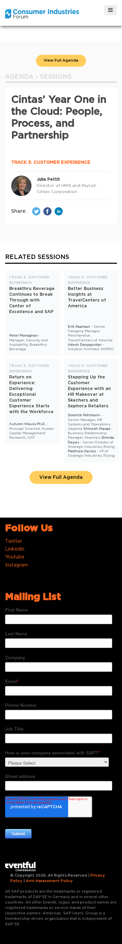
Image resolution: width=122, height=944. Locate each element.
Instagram (16, 565)
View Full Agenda (61, 60)
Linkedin (14, 549)
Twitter (13, 541)
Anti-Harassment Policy (49, 881)
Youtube (14, 557)
